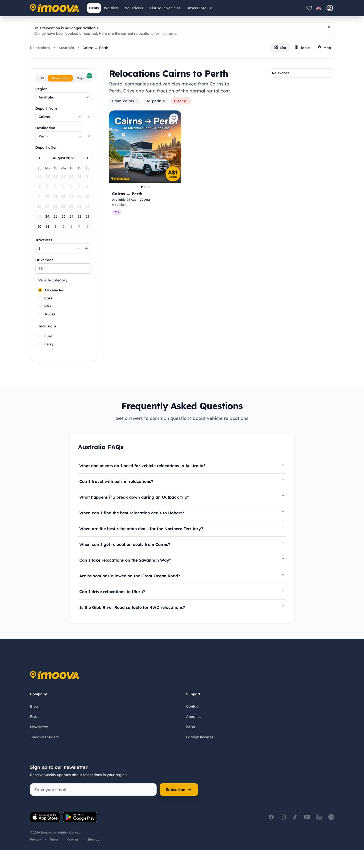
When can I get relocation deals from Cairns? (124, 544)
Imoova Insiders (44, 737)
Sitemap (93, 839)
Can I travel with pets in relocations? (116, 481)
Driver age (44, 260)
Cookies (73, 839)
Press (34, 716)
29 (88, 216)
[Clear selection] (89, 117)
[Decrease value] (78, 248)
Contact (192, 706)
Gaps (84, 77)
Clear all (181, 101)
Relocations (40, 47)
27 (72, 216)
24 (47, 216)
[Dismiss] (329, 27)
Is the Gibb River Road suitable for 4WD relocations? (132, 607)
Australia (66, 47)
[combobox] (63, 97)
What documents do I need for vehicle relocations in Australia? (142, 465)
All (42, 78)
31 (47, 226)
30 (40, 226)
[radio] (40, 290)
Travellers (43, 240)
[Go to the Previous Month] (40, 158)
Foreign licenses (199, 737)
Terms (54, 839)
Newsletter (39, 727)
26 (64, 216)
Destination (45, 128)
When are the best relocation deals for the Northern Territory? (141, 528)
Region (41, 89)
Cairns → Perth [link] (95, 47)
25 (56, 216)
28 (80, 216)
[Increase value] (86, 248)
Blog (34, 706)
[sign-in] (329, 7)
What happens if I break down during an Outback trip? (134, 497)
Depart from (46, 108)
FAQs (190, 727)
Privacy (35, 839)
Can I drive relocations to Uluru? (112, 591)
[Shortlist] (309, 8)
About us (193, 716)
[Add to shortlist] (173, 117)
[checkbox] (40, 336)
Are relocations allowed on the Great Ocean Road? (129, 575)
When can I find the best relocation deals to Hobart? (131, 512)
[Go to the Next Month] (88, 158)
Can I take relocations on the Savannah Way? (125, 560)
